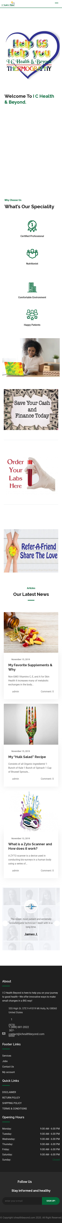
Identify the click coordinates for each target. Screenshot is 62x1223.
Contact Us (8, 1066)
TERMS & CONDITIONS (14, 1108)
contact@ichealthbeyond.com (12, 1034)
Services (6, 1055)
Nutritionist (32, 263)
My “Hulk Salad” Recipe (27, 757)
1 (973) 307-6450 (12, 1020)
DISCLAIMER (9, 1092)
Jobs (5, 1061)
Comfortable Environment (32, 297)
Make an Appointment (31, 169)
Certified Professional (32, 236)
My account (8, 1072)
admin (15, 691)
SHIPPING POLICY (12, 1103)
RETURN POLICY (11, 1097)
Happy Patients (32, 324)
